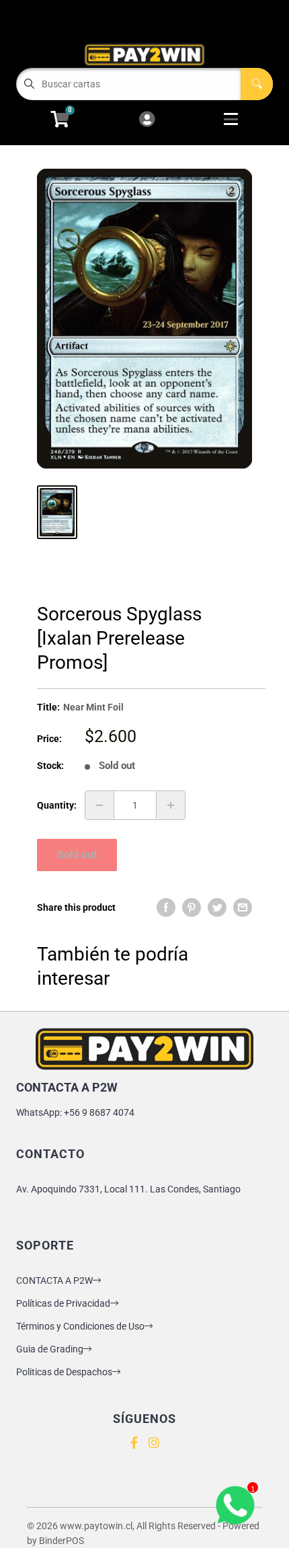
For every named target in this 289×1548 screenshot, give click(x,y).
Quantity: (57, 805)
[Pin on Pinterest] (191, 907)
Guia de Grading (49, 1349)
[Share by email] (242, 907)
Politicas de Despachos (64, 1372)
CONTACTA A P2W (54, 1280)
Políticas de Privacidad (63, 1303)
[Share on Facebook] (166, 907)
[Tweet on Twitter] (217, 907)
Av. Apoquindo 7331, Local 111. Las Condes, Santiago (128, 1189)
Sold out (77, 854)
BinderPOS (61, 1540)
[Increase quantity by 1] (171, 805)
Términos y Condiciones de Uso (80, 1326)
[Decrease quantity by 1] (99, 805)
